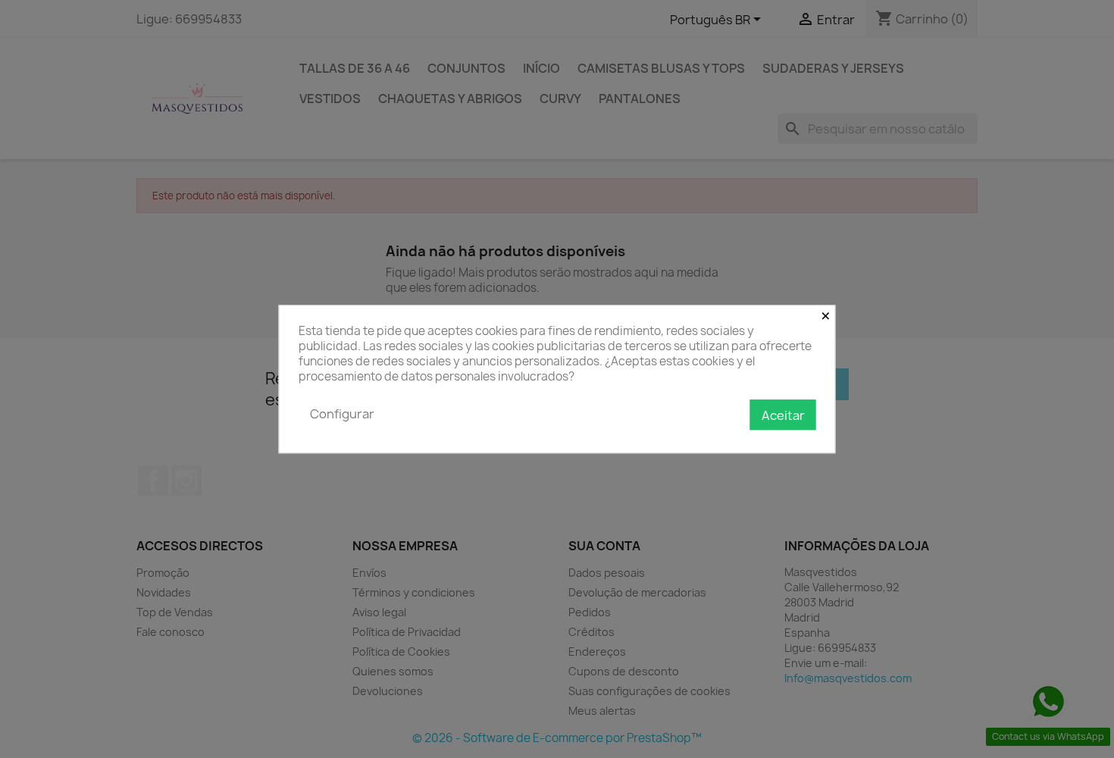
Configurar (342, 414)
